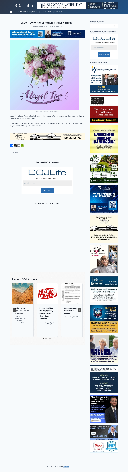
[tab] (43, 338)
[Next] (79, 310)
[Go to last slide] (14, 310)
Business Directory (27, 12)
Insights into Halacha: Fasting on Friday (22, 310)
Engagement (15, 152)
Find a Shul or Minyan (52, 12)
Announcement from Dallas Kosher (70, 310)
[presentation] (22, 293)
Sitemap (66, 467)
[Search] (114, 26)
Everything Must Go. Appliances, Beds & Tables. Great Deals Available (46, 313)
